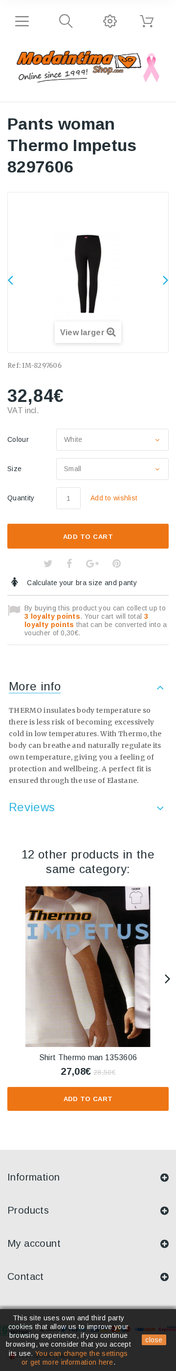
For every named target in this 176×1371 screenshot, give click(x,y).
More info (35, 686)
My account (34, 1243)
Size (15, 469)
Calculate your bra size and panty (81, 583)
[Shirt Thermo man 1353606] (88, 966)
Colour (19, 439)
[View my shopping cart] (147, 21)
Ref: (14, 366)
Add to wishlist (113, 498)
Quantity (21, 498)
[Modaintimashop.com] (79, 64)
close (154, 1340)
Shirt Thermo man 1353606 (88, 1057)
